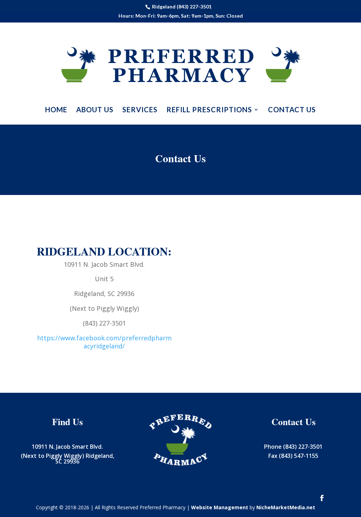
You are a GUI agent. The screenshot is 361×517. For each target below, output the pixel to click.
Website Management (219, 507)
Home (56, 110)
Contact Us (292, 110)
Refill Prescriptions (209, 110)
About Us (95, 110)
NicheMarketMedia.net (285, 507)
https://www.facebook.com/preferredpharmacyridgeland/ (104, 342)
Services (140, 110)
